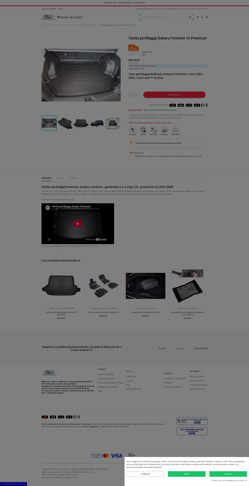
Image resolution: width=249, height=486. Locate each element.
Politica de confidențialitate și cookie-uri (229, 480)
